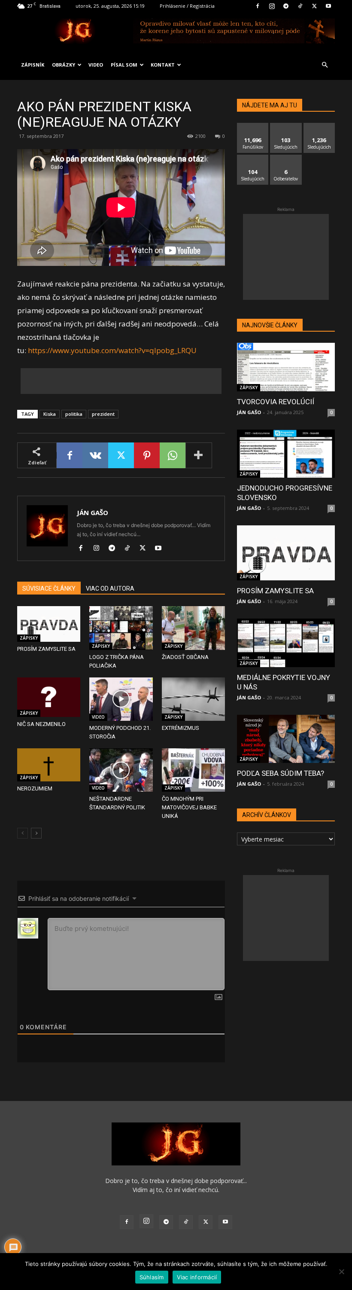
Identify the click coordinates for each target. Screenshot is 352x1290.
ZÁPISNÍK (32, 64)
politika (73, 414)
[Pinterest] (147, 455)
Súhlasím (152, 1277)
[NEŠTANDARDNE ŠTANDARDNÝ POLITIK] (120, 770)
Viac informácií (197, 1277)
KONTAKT (163, 64)
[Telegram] (285, 6)
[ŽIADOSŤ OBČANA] (193, 628)
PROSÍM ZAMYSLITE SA (46, 649)
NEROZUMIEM (34, 788)
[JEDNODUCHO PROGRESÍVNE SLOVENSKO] (286, 454)
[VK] (95, 455)
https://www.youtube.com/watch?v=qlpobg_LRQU (112, 350)
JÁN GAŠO (92, 512)
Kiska (49, 414)
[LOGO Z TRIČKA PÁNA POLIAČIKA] (120, 628)
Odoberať (286, 158)
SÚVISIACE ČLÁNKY (49, 588)
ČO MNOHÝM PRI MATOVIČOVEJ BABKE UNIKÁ (189, 807)
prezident (103, 414)
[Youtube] (328, 6)
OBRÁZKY (63, 64)
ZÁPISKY (29, 638)
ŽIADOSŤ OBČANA (185, 657)
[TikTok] (300, 6)
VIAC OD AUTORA (110, 588)
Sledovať (286, 126)
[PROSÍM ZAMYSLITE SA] (48, 624)
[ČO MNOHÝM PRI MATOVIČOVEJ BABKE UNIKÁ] (193, 770)
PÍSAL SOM (124, 64)
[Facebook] (257, 6)
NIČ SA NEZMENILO (41, 724)
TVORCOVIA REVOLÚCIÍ (275, 401)
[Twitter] (314, 6)
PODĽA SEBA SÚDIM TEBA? (280, 773)
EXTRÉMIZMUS (180, 728)
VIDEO (95, 64)
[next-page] (36, 833)
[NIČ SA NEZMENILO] (48, 697)
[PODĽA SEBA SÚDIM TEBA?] (286, 739)
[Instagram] (271, 6)
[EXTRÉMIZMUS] (193, 699)
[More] (198, 455)
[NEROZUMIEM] (48, 764)
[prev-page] (22, 833)
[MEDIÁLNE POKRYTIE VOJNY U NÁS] (286, 643)
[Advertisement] (121, 381)
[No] (341, 1271)
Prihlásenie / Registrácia (187, 6)
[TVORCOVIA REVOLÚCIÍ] (286, 367)
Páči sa (252, 126)
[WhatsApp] (172, 455)
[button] (324, 65)
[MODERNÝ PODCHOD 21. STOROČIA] (120, 699)
